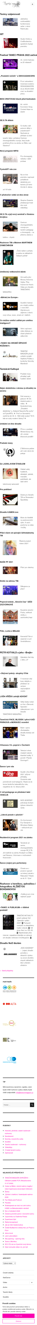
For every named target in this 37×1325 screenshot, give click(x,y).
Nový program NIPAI (9, 150)
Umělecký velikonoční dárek (13, 271)
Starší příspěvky (6, 970)
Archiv (5, 1287)
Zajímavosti (9, 1153)
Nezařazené (9, 1136)
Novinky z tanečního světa (14, 1139)
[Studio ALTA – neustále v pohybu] (9, 1009)
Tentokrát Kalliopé (9, 368)
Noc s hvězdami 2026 (12, 1211)
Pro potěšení (6, 489)
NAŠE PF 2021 (6, 562)
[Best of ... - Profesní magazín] (9, 1026)
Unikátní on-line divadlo (10, 423)
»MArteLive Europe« (9, 297)
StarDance (6, 1277)
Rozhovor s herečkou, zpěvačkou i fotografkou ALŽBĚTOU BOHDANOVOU (18, 886)
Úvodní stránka (8, 1273)
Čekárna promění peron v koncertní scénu (19, 1214)
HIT (2, 34)
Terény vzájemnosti (10, 14)
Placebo (8, 1203)
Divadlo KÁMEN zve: (9, 512)
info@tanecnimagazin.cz (24, 1092)
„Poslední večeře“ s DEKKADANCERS (17, 76)
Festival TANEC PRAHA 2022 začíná (18, 55)
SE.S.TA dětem (6, 120)
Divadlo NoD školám (10, 943)
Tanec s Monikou (11, 1241)
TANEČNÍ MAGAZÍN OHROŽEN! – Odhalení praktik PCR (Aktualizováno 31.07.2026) (18, 1180)
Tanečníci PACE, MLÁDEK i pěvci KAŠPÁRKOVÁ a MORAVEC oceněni (17, 721)
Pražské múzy (6, 443)
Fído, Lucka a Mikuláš (10, 631)
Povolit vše (18, 1316)
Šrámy (7, 1191)
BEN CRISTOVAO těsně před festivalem (18, 99)
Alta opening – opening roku (15, 1239)
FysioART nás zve (8, 169)
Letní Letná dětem (11, 1236)
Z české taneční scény (12, 1150)
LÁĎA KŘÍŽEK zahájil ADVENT (13, 696)
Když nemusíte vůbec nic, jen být (16, 1247)
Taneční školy (7, 1292)
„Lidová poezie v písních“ (11, 814)
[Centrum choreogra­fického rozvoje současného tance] (9, 1044)
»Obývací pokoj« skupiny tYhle (14, 673)
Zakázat (18, 1321)
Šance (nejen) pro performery (13, 863)
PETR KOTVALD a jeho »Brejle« (16, 652)
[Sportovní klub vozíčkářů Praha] (9, 1061)
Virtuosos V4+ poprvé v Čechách (15, 745)
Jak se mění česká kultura (14, 1225)
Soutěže (8, 1142)
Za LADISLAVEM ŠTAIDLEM (12, 463)
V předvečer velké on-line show (14, 194)
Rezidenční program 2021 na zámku (16, 837)
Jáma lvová (9, 1233)
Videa (5, 1282)
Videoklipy (8, 1147)
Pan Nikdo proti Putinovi (13, 1200)
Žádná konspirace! (11, 1222)
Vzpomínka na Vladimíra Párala (16, 1216)
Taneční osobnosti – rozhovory (15, 1144)
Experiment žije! (10, 1219)
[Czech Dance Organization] (9, 992)
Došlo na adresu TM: (9, 581)
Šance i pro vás (7, 766)
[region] (18, 1312)
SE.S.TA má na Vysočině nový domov (18, 1244)
